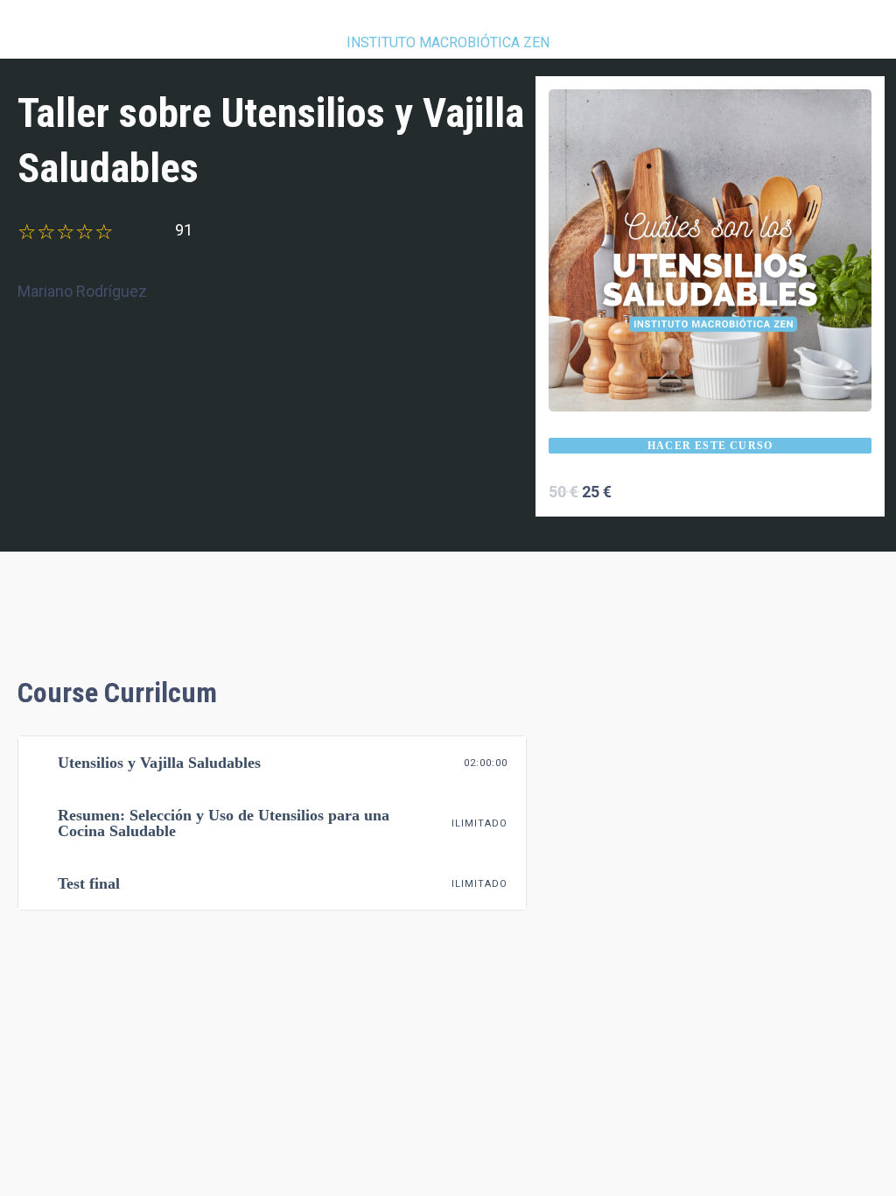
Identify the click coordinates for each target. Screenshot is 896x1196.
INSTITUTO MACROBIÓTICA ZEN (448, 42)
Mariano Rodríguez (82, 291)
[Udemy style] (710, 249)
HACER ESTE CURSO (710, 446)
